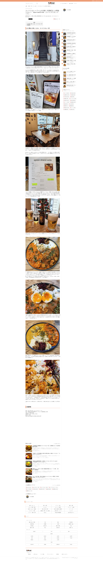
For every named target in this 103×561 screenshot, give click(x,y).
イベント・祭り (58, 505)
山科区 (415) (72, 109)
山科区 (71, 536)
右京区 (32, 536)
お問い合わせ (35, 554)
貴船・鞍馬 (58, 525)
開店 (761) (66, 105)
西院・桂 (71, 527)
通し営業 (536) (73, 100)
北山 (71, 525)
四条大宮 (57, 527)
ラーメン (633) (66, 102)
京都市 (51, 533)
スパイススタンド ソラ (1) (53, 487)
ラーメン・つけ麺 (71, 507)
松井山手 (45, 525)
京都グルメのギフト (64, 554)
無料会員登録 (71, 3)
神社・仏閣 (45, 505)
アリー (68, 51)
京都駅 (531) (66, 109)
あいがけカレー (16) (36, 487)
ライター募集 (42, 554)
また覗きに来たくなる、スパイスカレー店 (34, 23)
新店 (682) (72, 96)
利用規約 (57, 554)
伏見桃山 (31, 525)
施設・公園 (71, 505)
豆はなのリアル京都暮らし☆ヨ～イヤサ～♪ (39, 457)
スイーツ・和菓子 (58, 507)
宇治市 (71, 544)
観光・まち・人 (32, 505)
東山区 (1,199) (66, 107)
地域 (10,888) (49, 489)
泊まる (45, 512)
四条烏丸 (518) (73, 102)
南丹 (69, 531)
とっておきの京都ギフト (64, 3)
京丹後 (34, 531)
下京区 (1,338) (66, 96)
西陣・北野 (32, 527)
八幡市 (45, 544)
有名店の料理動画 (58, 512)
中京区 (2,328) (35, 489)
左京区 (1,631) (66, 100)
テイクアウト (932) (73, 98)
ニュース (71, 510)
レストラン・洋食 (32, 510)
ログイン (75, 3)
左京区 (58, 536)
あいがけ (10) (29, 487)
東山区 (45, 536)
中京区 (45, 539)
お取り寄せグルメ (71, 512)
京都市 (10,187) (42, 489)
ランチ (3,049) (29, 489)
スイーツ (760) (73, 107)
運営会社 (29, 554)
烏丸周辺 (71, 522)
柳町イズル (68, 47)
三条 (45, 522)
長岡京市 (57, 544)
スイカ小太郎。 (31, 496)
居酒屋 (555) (72, 105)
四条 (58, 522)
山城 (51, 542)
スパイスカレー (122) (44, 487)
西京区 (32, 539)
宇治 (45, 527)
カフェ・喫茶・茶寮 (32, 507)
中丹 (51, 531)
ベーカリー (45, 507)
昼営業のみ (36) (55, 489)
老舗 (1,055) (66, 98)
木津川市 (31, 544)
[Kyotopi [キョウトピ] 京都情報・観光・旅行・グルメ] (51, 3)
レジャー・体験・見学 (32, 512)
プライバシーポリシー (50, 554)
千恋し (33, 481)
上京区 (58, 539)
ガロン (33, 466)
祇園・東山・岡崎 (32, 522)
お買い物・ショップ (58, 510)
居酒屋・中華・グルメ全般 (45, 510)
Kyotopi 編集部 (35, 450)
